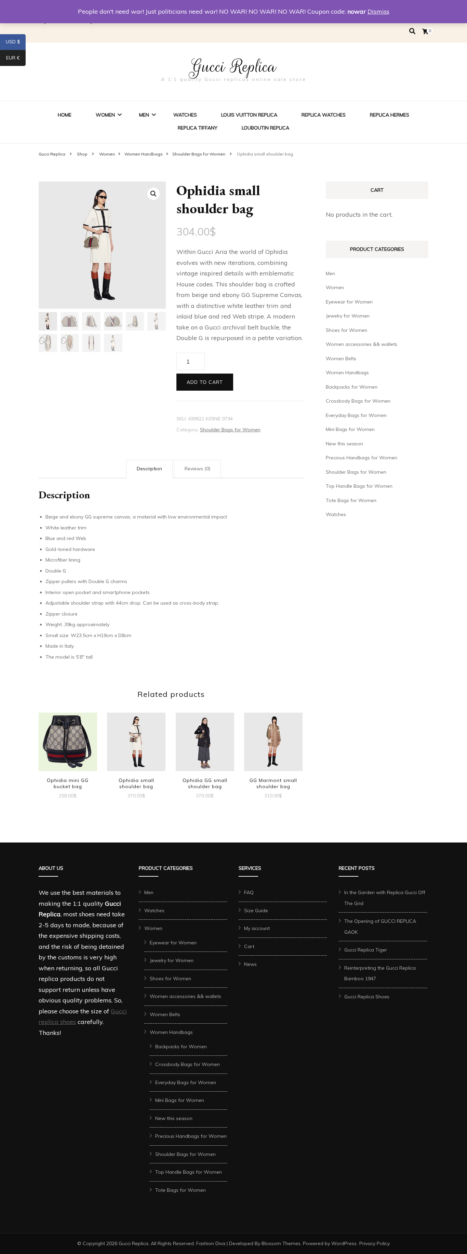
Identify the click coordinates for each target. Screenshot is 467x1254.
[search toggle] (412, 31)
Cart (249, 946)
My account (257, 928)
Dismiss (378, 11)
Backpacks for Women (351, 387)
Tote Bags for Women (351, 500)
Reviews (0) (197, 469)
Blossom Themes (281, 1243)
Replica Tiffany (197, 128)
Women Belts (341, 358)
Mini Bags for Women (350, 429)
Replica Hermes (389, 115)
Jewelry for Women (348, 316)
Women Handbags (347, 372)
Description (149, 469)
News (250, 964)
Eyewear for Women (349, 302)
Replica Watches (324, 115)
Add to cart (205, 382)
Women (105, 115)
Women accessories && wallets (361, 344)
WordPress (344, 1243)
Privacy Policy (374, 1243)
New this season (344, 444)
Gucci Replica (233, 67)
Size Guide (256, 910)
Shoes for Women (346, 330)
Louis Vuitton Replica (249, 115)
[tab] (149, 469)
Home (64, 115)
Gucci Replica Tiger (365, 950)
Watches (185, 115)
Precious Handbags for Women (361, 458)
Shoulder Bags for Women (230, 430)
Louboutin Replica (265, 128)
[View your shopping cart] (425, 31)
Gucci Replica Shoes (366, 997)
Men (144, 115)
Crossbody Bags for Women (358, 401)
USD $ (16, 43)
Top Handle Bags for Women (359, 486)
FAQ (249, 892)
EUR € (16, 59)
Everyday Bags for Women (356, 415)
